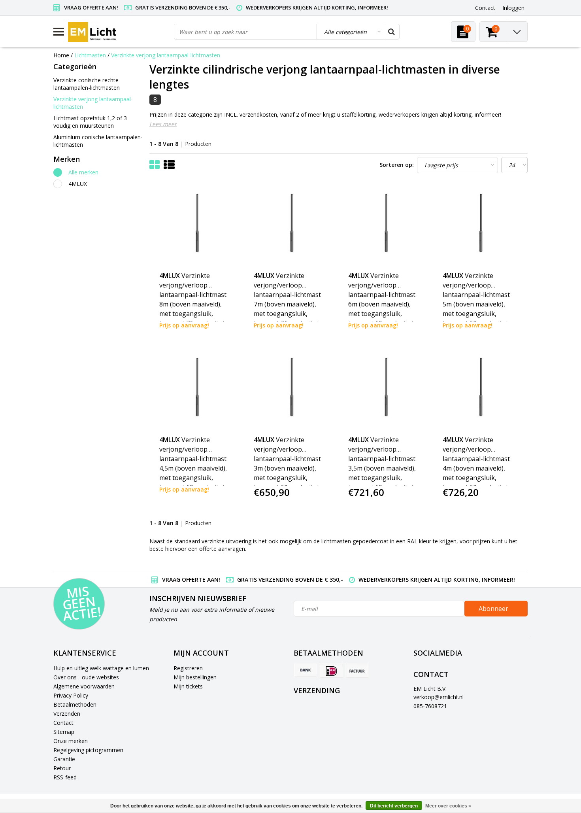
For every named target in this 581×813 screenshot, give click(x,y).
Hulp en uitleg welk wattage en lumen (101, 668)
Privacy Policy (70, 695)
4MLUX (77, 183)
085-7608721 (430, 706)
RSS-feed (65, 777)
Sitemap (63, 731)
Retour (62, 768)
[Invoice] (357, 671)
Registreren (188, 668)
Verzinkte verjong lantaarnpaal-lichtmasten (165, 55)
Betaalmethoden (74, 704)
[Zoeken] (391, 32)
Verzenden (66, 713)
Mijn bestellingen (195, 677)
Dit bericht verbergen (394, 806)
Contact (63, 722)
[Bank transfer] (305, 671)
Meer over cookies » (448, 806)
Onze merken (70, 741)
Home (61, 55)
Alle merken (83, 172)
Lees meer (163, 124)
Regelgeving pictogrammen (88, 750)
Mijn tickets (188, 686)
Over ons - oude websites (86, 677)
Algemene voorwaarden (84, 686)
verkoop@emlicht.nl (438, 697)
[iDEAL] (331, 671)
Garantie (64, 759)
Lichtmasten (90, 55)
